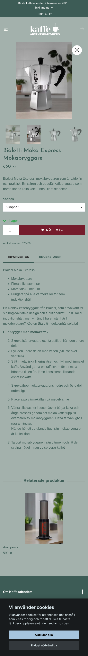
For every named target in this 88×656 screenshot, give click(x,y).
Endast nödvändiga (44, 645)
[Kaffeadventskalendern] (45, 29)
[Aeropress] (44, 518)
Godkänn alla (44, 634)
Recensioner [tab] (50, 256)
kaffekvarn (52, 366)
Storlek (8, 199)
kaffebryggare (29, 308)
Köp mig (54, 229)
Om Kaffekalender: (17, 592)
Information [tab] (18, 256)
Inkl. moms (42, 7)
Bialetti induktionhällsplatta (57, 323)
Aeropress (10, 547)
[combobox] (44, 207)
